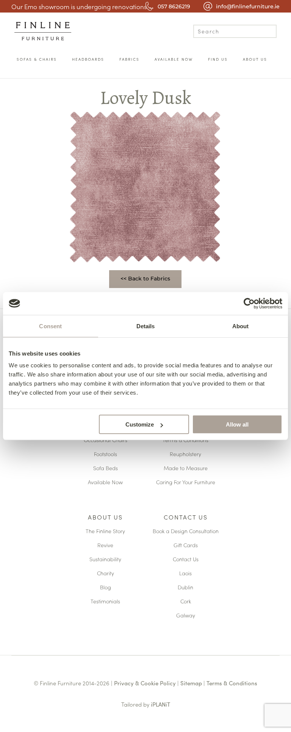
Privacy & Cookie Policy (145, 683)
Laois (185, 573)
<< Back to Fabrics (145, 278)
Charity (105, 573)
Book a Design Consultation (186, 531)
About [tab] (240, 326)
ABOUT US (255, 59)
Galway (185, 615)
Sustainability (105, 559)
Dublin (185, 587)
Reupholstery (185, 454)
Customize (139, 424)
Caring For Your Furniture (185, 482)
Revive (105, 545)
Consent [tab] (50, 326)
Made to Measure (186, 468)
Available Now (105, 482)
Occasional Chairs (105, 440)
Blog (105, 587)
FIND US (218, 59)
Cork (185, 601)
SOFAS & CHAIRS (37, 59)
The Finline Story (105, 531)
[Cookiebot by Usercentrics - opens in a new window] (249, 303)
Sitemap (191, 683)
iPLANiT (160, 704)
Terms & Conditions (185, 440)
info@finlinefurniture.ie (248, 6)
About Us (105, 517)
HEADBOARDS (88, 59)
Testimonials (105, 601)
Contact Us (186, 517)
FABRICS (129, 59)
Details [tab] (145, 326)
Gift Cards (186, 545)
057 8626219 (174, 6)
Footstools (105, 454)
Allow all (237, 424)
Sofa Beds (105, 468)
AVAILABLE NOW (174, 59)
